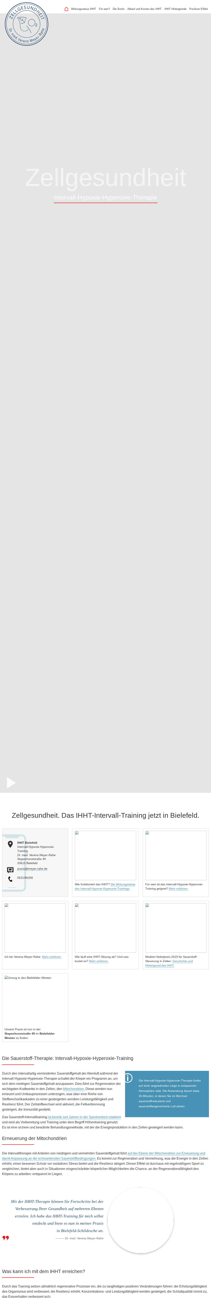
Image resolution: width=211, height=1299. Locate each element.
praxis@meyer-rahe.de (32, 868)
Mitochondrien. (74, 1089)
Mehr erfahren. (178, 888)
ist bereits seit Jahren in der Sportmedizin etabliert (84, 1117)
